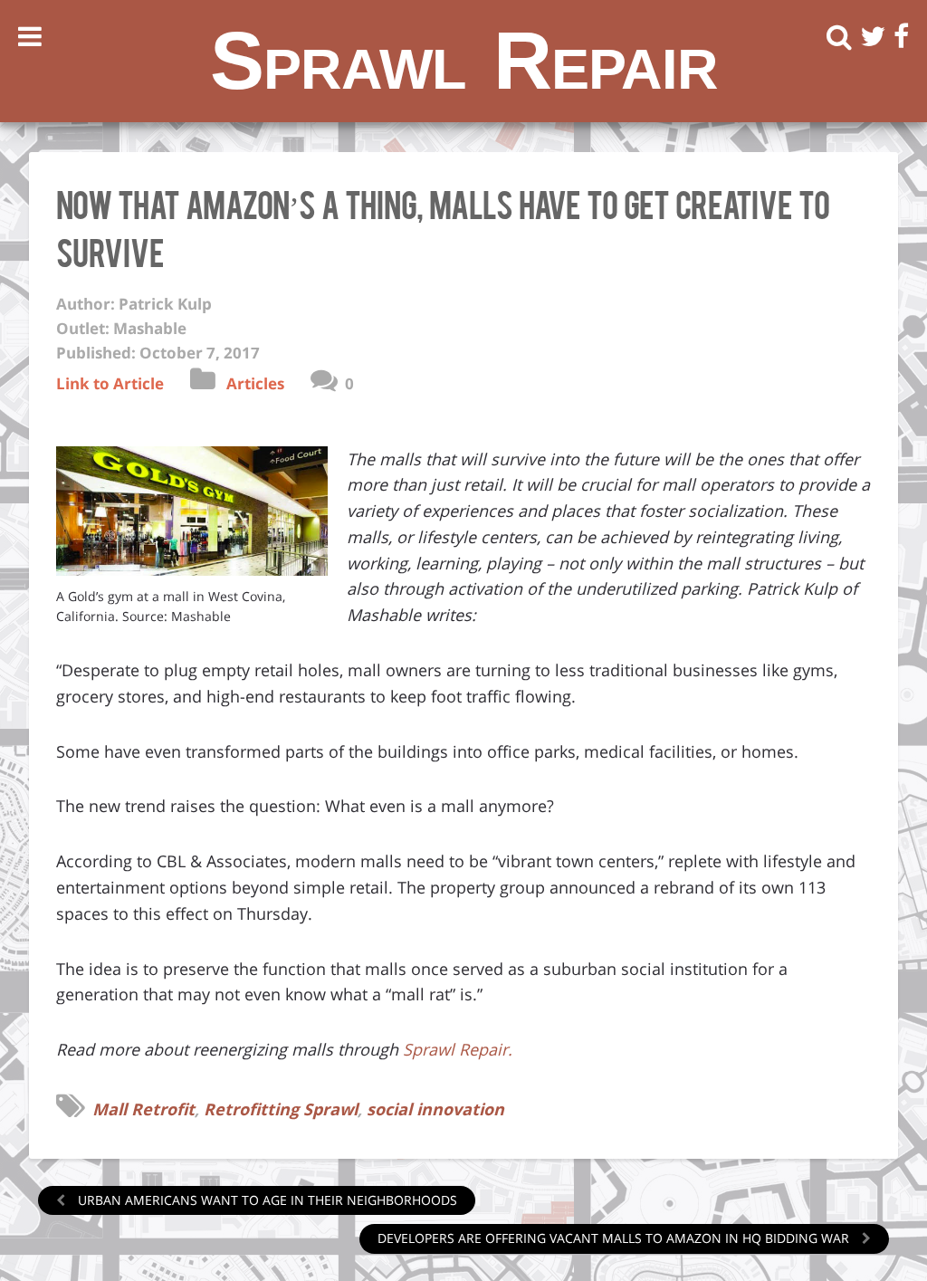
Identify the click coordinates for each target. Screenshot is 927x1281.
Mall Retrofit (143, 1109)
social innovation (435, 1109)
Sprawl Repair (464, 60)
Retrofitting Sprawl (281, 1109)
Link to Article (110, 383)
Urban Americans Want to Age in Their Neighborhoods (265, 1200)
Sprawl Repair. (457, 1049)
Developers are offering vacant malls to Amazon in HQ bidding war (615, 1238)
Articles (255, 383)
